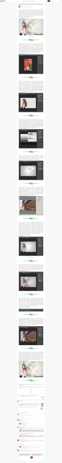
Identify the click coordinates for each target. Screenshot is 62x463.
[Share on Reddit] (42, 397)
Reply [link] (42, 396)
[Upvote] (27, 396)
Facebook (30, 391)
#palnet (30, 395)
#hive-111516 (27, 455)
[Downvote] (20, 417)
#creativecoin (27, 395)
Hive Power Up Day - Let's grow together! (29, 436)
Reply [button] (23, 417)
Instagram (30, 389)
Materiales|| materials (31, 257)
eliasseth (20, 419)
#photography (22, 395)
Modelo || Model (31, 36)
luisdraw (22, 6)
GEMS (25, 6)
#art (25, 395)
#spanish (20, 395)
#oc (32, 395)
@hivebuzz (27, 434)
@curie (36, 404)
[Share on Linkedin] (43, 397)
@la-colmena (34, 403)
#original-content (35, 395)
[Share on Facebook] (41, 397)
